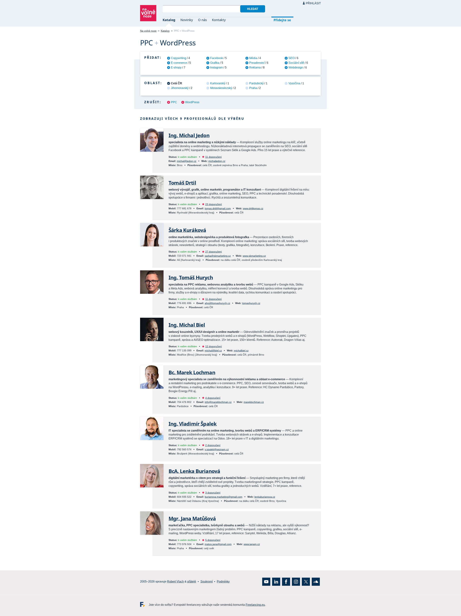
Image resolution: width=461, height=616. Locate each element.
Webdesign (295, 67)
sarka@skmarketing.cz (218, 255)
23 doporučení (213, 204)
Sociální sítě (296, 62)
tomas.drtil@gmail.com (218, 208)
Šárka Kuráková (187, 230)
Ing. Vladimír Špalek (192, 423)
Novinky (186, 20)
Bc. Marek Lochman (192, 372)
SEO (291, 58)
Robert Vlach (175, 581)
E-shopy (176, 67)
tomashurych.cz (251, 303)
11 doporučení (213, 156)
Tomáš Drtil (182, 182)
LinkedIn (276, 582)
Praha (253, 88)
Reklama (255, 67)
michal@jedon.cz (186, 161)
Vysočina (294, 83)
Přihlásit (313, 3)
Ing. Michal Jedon (189, 135)
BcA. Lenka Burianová (194, 471)
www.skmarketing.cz (254, 255)
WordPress (192, 102)
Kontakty (219, 20)
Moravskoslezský (221, 88)
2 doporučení (212, 445)
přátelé (191, 581)
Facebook (216, 58)
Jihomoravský (180, 88)
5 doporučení (212, 540)
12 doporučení (213, 346)
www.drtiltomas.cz (253, 208)
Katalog (169, 20)
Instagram (216, 67)
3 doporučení (212, 492)
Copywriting (178, 58)
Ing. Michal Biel (187, 324)
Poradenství (257, 62)
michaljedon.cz (216, 161)
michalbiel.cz (241, 350)
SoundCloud (316, 582)
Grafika (214, 62)
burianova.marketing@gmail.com (223, 496)
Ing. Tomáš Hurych (191, 277)
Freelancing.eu (144, 604)
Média (253, 58)
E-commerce (179, 62)
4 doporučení (212, 397)
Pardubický (256, 83)
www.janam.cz (252, 544)
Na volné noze (148, 30)
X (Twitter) (306, 582)
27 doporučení (213, 251)
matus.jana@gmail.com (218, 544)
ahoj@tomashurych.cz (217, 303)
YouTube (266, 582)
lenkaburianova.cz (264, 496)
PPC (174, 102)
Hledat (252, 9)
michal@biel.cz (213, 350)
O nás (202, 20)
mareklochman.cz (254, 402)
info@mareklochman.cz (218, 402)
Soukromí (206, 581)
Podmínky (223, 581)
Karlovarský (217, 83)
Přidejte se (282, 20)
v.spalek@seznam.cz (217, 449)
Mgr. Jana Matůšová (192, 518)
